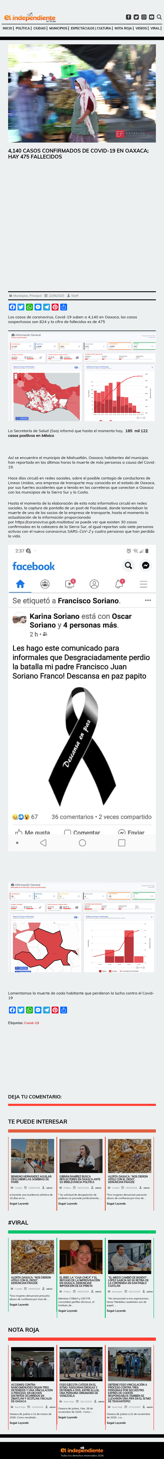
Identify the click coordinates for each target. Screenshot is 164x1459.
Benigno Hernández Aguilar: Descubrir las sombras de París (31, 1179)
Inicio (7, 28)
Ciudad (40, 28)
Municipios (58, 28)
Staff (74, 296)
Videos (141, 28)
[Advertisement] (82, 196)
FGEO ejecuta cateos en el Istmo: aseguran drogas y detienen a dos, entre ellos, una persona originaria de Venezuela (80, 1390)
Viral (155, 28)
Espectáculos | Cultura (91, 28)
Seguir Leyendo (19, 1203)
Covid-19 (31, 1023)
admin (49, 1187)
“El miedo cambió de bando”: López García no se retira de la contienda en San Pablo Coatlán (128, 1281)
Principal (35, 296)
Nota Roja (123, 28)
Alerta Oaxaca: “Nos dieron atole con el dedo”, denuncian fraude (128, 1179)
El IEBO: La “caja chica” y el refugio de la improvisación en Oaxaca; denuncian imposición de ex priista (80, 1281)
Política (23, 28)
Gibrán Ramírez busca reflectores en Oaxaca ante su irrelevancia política (80, 1179)
